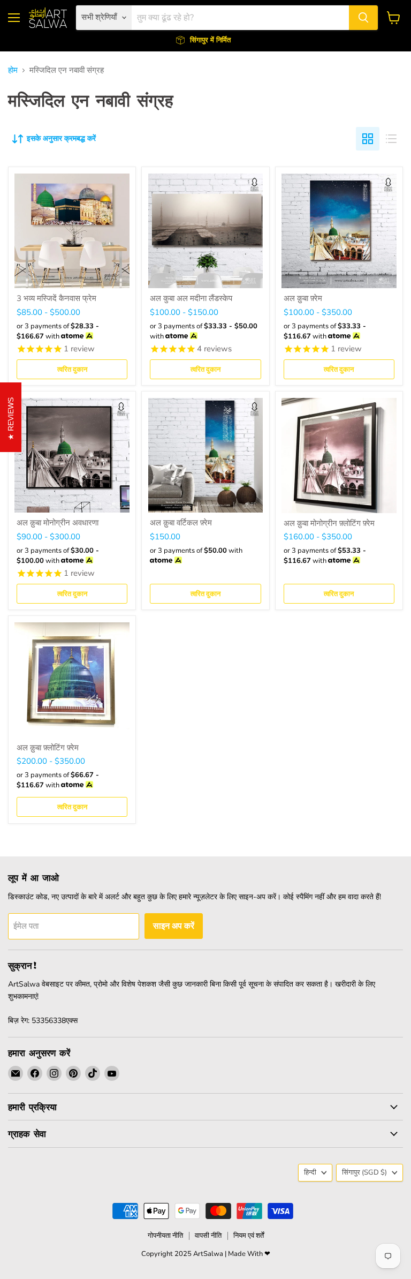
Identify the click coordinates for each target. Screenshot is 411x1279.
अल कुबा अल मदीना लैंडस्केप (191, 298)
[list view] (391, 139)
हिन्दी (310, 1172)
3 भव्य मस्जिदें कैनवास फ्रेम (56, 298)
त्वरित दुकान (72, 369)
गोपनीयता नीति (165, 1235)
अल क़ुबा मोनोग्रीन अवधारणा (57, 522)
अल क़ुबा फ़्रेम (303, 298)
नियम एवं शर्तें (248, 1235)
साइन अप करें (173, 926)
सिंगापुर (364, 1172)
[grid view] (367, 139)
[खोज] (363, 17)
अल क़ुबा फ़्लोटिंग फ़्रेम (48, 747)
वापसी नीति (208, 1235)
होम (13, 70)
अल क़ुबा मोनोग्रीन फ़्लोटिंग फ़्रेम (329, 523)
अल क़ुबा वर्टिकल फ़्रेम (181, 522)
